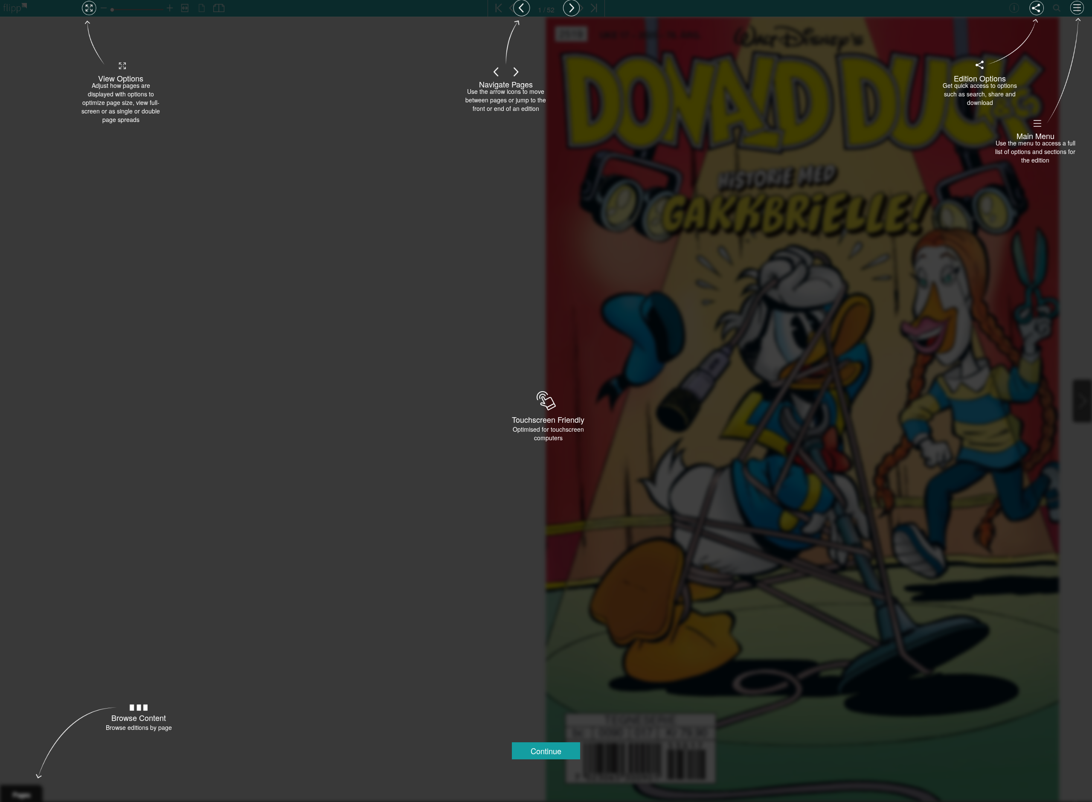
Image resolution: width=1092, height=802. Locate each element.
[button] (546, 750)
